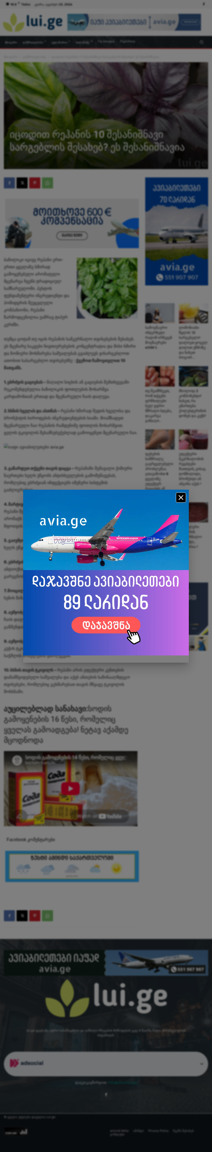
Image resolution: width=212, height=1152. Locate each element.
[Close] (181, 497)
